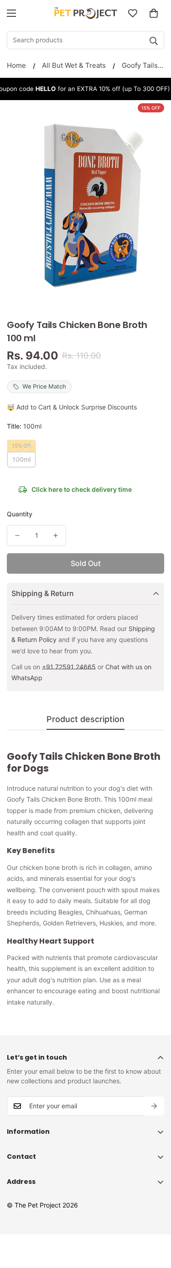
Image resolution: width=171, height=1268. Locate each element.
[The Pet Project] (85, 13)
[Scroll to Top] (154, 1220)
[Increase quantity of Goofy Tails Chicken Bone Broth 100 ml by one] (56, 535)
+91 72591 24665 (69, 667)
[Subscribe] (154, 1106)
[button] (153, 13)
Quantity (19, 514)
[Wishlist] (132, 13)
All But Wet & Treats (74, 65)
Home (16, 65)
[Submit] (153, 41)
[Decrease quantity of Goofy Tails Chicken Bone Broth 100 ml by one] (17, 535)
